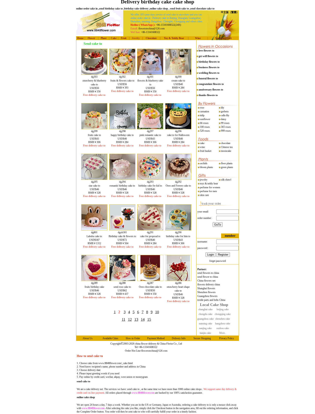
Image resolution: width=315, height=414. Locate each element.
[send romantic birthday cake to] (122, 178)
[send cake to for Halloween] (178, 128)
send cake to (83, 381)
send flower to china (207, 276)
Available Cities (110, 338)
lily (222, 107)
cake (201, 143)
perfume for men (208, 191)
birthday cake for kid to (150, 185)
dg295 (94, 181)
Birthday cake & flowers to (122, 236)
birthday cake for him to (178, 236)
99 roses (225, 123)
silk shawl (225, 179)
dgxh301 (122, 232)
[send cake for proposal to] (150, 229)
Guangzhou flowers (207, 296)
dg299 (94, 131)
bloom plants (206, 167)
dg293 (150, 181)
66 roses (204, 123)
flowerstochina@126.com (154, 350)
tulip (201, 115)
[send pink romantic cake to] (150, 128)
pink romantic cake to (150, 135)
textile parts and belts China (211, 299)
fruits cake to (94, 135)
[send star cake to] (94, 178)
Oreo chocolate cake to (150, 286)
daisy (223, 119)
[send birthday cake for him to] (178, 229)
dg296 (178, 131)
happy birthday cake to (122, 135)
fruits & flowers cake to (122, 80)
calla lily (224, 115)
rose (202, 107)
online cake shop (86, 397)
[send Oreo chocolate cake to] (150, 280)
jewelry (203, 179)
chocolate (225, 143)
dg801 (94, 232)
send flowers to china (208, 272)
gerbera (224, 111)
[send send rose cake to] (122, 280)
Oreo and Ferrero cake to (178, 185)
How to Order (133, 338)
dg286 (178, 283)
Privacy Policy (226, 338)
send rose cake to (122, 286)
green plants (227, 167)
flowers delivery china (208, 284)
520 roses (204, 130)
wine (202, 147)
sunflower (204, 119)
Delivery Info (179, 338)
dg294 (122, 181)
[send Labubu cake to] (94, 229)
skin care (204, 195)
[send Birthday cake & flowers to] (122, 229)
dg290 (178, 232)
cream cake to (178, 80)
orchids (203, 163)
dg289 (94, 283)
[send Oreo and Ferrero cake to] (178, 178)
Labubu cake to (94, 236)
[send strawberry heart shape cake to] (178, 280)
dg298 (122, 131)
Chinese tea (226, 147)
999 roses (225, 130)
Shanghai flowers (206, 288)
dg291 (150, 232)
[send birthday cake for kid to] (150, 178)
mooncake (225, 150)
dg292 (178, 181)
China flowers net (206, 280)
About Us (87, 338)
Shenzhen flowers (206, 292)
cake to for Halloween (178, 135)
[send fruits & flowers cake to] (122, 73)
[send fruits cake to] (94, 128)
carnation (204, 111)
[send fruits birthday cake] (94, 280)
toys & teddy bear (208, 183)
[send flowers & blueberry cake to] (150, 73)
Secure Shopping (202, 338)
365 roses (225, 126)
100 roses (204, 126)
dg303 (94, 76)
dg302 (122, 76)
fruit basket (205, 150)
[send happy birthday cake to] (122, 128)
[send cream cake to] (178, 73)
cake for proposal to (150, 236)
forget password (217, 260)
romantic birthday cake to (122, 185)
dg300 (178, 76)
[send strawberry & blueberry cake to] (94, 73)
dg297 (150, 131)
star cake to (94, 185)
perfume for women (209, 187)
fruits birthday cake (94, 286)
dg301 (150, 76)
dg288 (122, 283)
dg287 (150, 283)
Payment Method (156, 338)
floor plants (226, 163)
